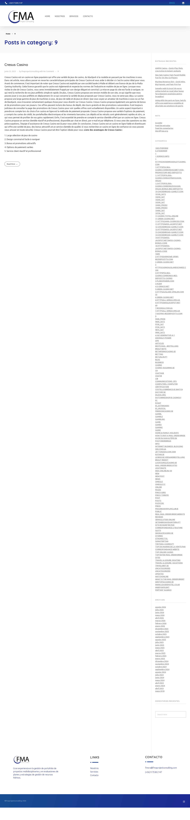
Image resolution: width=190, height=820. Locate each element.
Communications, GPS (166, 381)
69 (156, 305)
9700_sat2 (160, 327)
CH (156, 370)
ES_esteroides (162, 406)
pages (158, 490)
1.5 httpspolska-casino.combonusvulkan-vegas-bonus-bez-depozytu (169, 186)
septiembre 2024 (162, 669)
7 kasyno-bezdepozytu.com (168, 314)
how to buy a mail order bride (170, 436)
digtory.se (160, 392)
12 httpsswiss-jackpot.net (168, 229)
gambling (160, 419)
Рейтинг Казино (163, 590)
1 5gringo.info (162, 156)
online (158, 487)
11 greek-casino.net (165, 219)
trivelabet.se (162, 566)
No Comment (48, 71)
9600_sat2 (160, 322)
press (158, 506)
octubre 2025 (160, 634)
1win (157, 254)
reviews (159, 517)
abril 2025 (159, 650)
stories (159, 536)
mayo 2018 (159, 691)
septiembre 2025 (162, 637)
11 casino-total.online (166, 216)
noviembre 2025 (162, 631)
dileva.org (160, 395)
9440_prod (160, 319)
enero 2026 (160, 626)
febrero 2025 (160, 656)
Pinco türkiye (162, 495)
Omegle (159, 482)
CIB (156, 379)
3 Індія (158, 284)
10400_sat (160, 211)
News (157, 479)
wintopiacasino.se (164, 582)
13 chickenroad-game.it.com (169, 232)
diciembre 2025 (161, 629)
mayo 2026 (159, 615)
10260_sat (160, 200)
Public (158, 511)
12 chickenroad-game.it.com (169, 227)
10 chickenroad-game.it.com (169, 192)
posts (158, 501)
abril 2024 (159, 683)
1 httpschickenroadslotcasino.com (170, 161)
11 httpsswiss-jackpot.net (168, 224)
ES (173, 3)
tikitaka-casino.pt (164, 544)
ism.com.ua (160, 449)
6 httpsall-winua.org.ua (167, 300)
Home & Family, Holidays (167, 433)
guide (158, 430)
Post (157, 498)
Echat (158, 403)
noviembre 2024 (162, 664)
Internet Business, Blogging (169, 446)
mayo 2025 (159, 648)
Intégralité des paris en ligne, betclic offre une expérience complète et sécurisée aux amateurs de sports (170, 103)
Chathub (159, 373)
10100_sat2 (160, 194)
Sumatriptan (161, 541)
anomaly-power (163, 338)
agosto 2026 (160, 607)
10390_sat (160, 202)
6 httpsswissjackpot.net (167, 303)
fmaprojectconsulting (30, 71)
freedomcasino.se (164, 411)
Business (159, 362)
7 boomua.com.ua (164, 308)
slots (158, 530)
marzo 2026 (160, 621)
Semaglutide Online (165, 520)
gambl (158, 414)
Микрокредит (162, 587)
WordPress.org (161, 131)
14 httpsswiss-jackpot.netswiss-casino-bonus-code (168, 240)
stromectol (161, 539)
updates (159, 574)
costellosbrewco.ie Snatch (169, 389)
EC (156, 400)
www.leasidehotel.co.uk (167, 585)
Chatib (158, 376)
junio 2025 (159, 645)
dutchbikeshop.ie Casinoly (168, 398)
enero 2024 (160, 686)
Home (8, 34)
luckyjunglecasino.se (166, 463)
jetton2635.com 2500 (165, 452)
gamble (159, 417)
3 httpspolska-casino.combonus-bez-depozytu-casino (166, 275)
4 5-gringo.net (162, 286)
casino (158, 365)
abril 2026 (159, 618)
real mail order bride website (170, 514)
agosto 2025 (160, 640)
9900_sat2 (160, 333)
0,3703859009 (161, 151)
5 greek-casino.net (164, 289)
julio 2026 (159, 610)
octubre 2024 (160, 667)
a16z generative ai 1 (165, 335)
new (157, 473)
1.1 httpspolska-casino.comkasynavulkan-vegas (168, 178)
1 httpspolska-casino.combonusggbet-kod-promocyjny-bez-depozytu (169, 170)
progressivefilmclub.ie (166, 509)
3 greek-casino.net (164, 262)
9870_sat (159, 330)
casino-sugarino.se (164, 368)
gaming (159, 427)
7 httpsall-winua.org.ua (167, 311)
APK (157, 341)
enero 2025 (160, 659)
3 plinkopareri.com (164, 281)
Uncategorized (162, 571)
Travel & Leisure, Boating (167, 560)
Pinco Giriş (160, 492)
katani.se (159, 455)
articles (159, 343)
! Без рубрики (161, 148)
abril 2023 (159, 688)
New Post (160, 476)
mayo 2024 (159, 680)
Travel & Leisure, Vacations (169, 563)
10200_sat (160, 197)
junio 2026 (159, 613)
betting (159, 354)
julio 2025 (159, 642)
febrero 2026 (160, 623)
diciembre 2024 (161, 661)
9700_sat (159, 324)
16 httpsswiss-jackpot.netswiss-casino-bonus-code (168, 248)
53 (156, 295)
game (158, 422)
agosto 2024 (160, 672)
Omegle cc (160, 484)
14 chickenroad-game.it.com (169, 235)
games (158, 425)
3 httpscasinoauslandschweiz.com (170, 267)
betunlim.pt (161, 357)
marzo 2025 (160, 653)
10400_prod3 (161, 208)
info (157, 444)
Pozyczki (159, 503)
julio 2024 (159, 675)
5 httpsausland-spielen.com (169, 292)
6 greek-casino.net (164, 297)
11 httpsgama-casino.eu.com (169, 221)
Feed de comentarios (164, 128)
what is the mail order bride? (169, 579)
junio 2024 (159, 678)
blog (157, 360)
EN (170, 3)
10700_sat (160, 213)
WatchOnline (161, 576)
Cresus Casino (16, 64)
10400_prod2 (161, 205)
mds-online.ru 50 (163, 471)
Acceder (158, 123)
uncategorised (162, 568)
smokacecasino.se (164, 533)
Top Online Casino (164, 552)
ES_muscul (160, 408)
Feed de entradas (162, 126)
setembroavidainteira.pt (168, 522)
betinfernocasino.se (165, 351)
